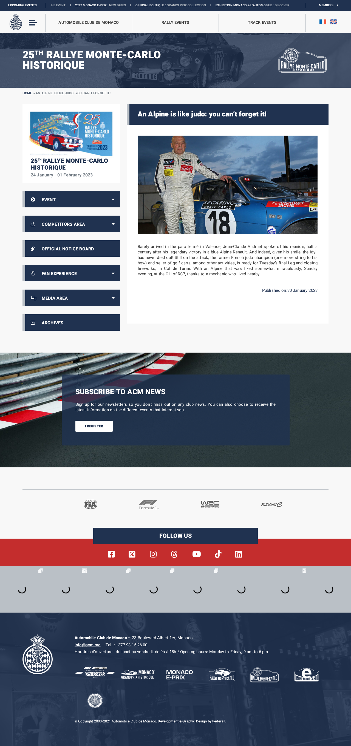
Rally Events (175, 22)
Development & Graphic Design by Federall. (192, 721)
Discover (240, 5)
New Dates (76, 5)
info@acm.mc (88, 645)
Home (27, 93)
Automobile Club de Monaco (88, 22)
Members (328, 5)
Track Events (262, 22)
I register (94, 426)
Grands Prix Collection (145, 5)
